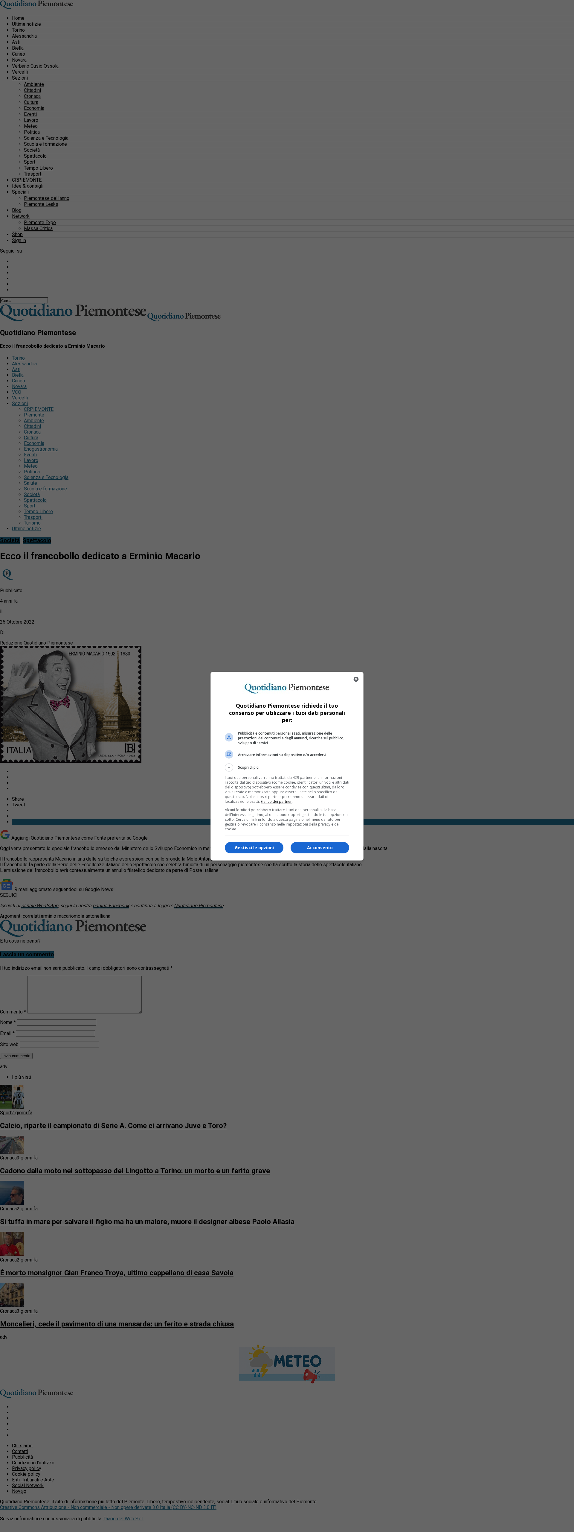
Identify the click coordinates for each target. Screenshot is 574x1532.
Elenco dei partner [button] (276, 801)
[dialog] (287, 766)
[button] (287, 767)
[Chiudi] (356, 679)
